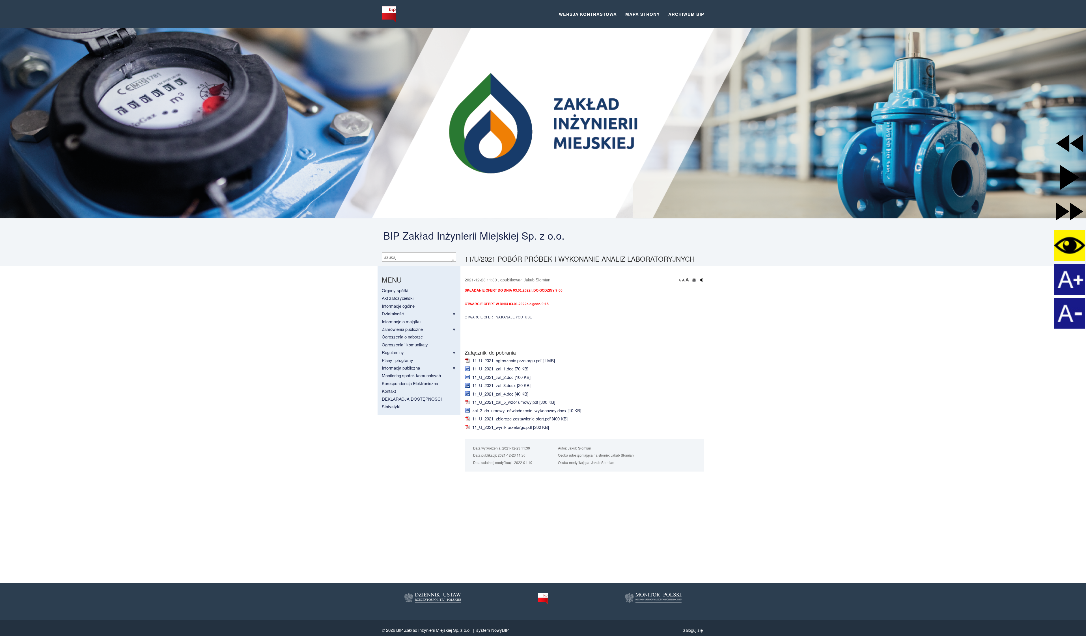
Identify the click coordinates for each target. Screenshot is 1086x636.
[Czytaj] (701, 280)
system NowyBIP (492, 630)
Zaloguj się (693, 630)
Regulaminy (393, 352)
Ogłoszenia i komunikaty (405, 345)
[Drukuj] (694, 280)
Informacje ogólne (398, 306)
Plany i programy (397, 360)
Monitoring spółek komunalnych (411, 375)
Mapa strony (642, 14)
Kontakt (389, 391)
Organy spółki (395, 290)
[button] (1069, 143)
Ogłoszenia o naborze (402, 337)
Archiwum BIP (686, 14)
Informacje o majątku (401, 321)
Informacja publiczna (401, 368)
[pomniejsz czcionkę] (680, 279)
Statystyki (391, 406)
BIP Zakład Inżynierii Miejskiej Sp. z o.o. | (436, 630)
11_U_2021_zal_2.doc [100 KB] (501, 377)
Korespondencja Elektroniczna (410, 383)
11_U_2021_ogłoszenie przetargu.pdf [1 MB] (513, 360)
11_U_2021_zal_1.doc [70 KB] (499, 369)
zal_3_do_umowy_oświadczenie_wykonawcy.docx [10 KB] (526, 410)
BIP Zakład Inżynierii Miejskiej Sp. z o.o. (473, 235)
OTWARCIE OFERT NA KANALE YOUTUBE (498, 317)
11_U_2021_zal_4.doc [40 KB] (499, 394)
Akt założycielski (397, 298)
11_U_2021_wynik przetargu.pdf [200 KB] (510, 427)
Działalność (393, 313)
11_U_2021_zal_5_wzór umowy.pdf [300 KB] (513, 402)
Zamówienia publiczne (402, 329)
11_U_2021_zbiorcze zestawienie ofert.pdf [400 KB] (519, 419)
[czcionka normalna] (684, 279)
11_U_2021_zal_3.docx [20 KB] (501, 385)
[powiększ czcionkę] (687, 279)
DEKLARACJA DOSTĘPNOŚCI (412, 399)
